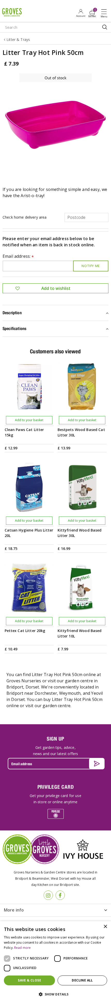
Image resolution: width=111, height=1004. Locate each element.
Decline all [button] (82, 980)
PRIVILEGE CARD (55, 787)
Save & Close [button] (29, 980)
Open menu (105, 13)
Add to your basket (29, 420)
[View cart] (92, 13)
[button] (55, 994)
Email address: (18, 256)
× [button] (105, 927)
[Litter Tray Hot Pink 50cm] (55, 125)
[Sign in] (80, 13)
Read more (22, 947)
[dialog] (55, 962)
